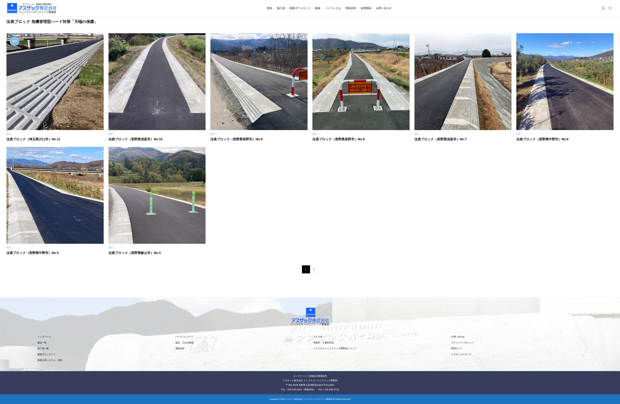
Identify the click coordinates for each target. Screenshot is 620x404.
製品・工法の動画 (184, 342)
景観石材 (351, 8)
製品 (269, 8)
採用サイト (456, 348)
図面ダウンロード (300, 8)
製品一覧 (41, 342)
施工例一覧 (43, 348)
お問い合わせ (383, 8)
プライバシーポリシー (462, 342)
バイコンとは (333, 8)
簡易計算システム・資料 (49, 360)
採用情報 (366, 8)
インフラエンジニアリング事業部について (334, 348)
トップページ (44, 336)
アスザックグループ (461, 354)
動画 (317, 8)
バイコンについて (184, 336)
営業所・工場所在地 (323, 342)
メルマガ (317, 336)
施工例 (281, 8)
